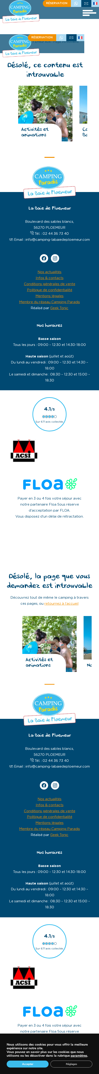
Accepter (27, 1064)
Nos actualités (49, 272)
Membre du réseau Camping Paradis (49, 302)
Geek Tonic (59, 308)
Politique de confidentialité (49, 290)
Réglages (71, 1064)
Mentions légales (49, 296)
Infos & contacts (50, 278)
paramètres (79, 1056)
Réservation (56, 3)
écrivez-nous (86, 3)
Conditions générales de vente (49, 284)
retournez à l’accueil (61, 603)
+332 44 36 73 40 (76, 3)
